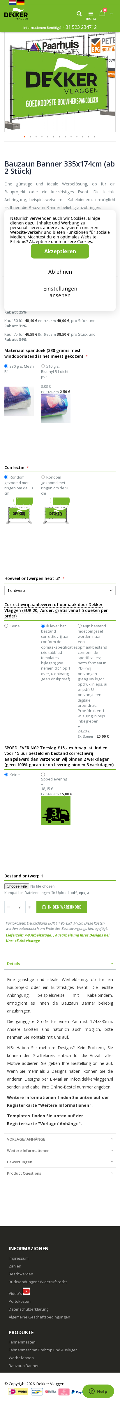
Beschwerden (21, 1274)
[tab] (60, 963)
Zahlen (15, 1266)
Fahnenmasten (22, 1342)
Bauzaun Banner (24, 1365)
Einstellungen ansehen (60, 292)
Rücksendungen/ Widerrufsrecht (38, 1281)
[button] (108, 33)
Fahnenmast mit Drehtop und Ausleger (43, 1350)
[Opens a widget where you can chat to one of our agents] (98, 1392)
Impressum (19, 1258)
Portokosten (20, 1301)
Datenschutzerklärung (28, 1309)
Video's (15, 1293)
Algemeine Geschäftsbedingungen (39, 1317)
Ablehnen (60, 271)
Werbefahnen (21, 1357)
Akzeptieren (60, 251)
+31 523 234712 (80, 27)
